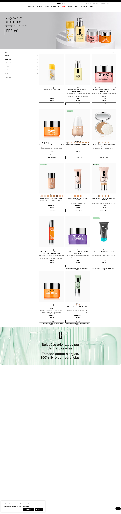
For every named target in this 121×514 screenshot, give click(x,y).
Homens (91, 6)
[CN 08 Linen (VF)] (68, 142)
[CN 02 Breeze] (42, 196)
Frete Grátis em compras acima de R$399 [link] (60, 0)
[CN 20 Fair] (59, 196)
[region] (23, 506)
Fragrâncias (69, 6)
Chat (117, 508)
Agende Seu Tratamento (105, 3)
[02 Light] (102, 196)
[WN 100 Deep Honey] (53, 196)
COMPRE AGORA (52, 103)
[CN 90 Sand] (50, 196)
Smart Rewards (96, 3)
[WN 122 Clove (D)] (87, 142)
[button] (116, 3)
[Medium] (80, 196)
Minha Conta (88, 3)
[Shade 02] (76, 304)
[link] (51, 69)
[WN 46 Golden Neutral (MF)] (74, 142)
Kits (59, 6)
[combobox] (107, 52)
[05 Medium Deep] (108, 196)
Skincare (10, 9)
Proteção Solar (16, 9)
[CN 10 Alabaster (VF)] (71, 142)
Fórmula (7, 66)
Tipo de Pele (8, 59)
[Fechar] (43, 502)
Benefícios (7, 70)
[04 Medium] (105, 196)
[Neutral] (105, 142)
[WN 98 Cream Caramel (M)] (85, 142)
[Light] (108, 142)
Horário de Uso (8, 62)
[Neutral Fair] (102, 142)
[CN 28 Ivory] (61, 196)
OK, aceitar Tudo (39, 509)
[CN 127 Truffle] (56, 196)
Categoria (7, 55)
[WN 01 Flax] (45, 196)
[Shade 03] (79, 304)
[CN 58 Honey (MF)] (79, 142)
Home (6, 9)
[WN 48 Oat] (47, 196)
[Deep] (100, 142)
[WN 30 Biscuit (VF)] (76, 142)
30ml (99, 87)
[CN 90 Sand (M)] (82, 142)
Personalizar (28, 509)
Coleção (7, 73)
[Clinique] (60, 3)
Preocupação (8, 77)
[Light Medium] (78, 196)
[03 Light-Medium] (100, 196)
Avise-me (78, 266)
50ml (95, 87)
